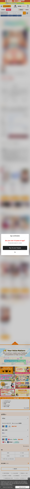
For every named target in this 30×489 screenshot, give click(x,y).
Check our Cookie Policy (8, 487)
